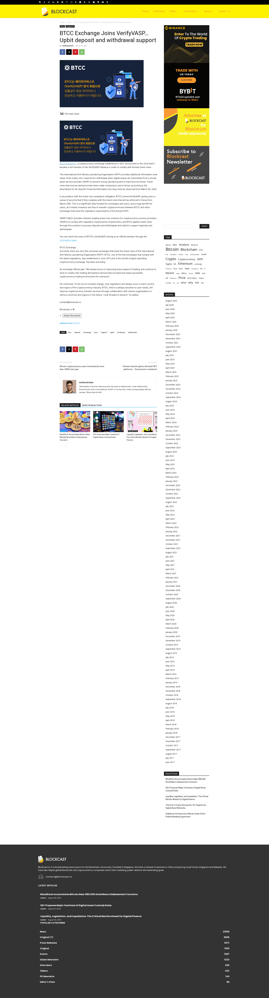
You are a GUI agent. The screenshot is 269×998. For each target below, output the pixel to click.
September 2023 (173, 447)
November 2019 (173, 640)
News (69, 22)
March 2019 (171, 674)
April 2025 (170, 368)
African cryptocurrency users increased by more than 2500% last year (82, 368)
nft (167, 278)
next (203, 273)
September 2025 (173, 347)
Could (203, 254)
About (168, 245)
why (190, 282)
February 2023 (172, 477)
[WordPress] (98, 2)
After (175, 244)
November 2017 (173, 741)
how (187, 268)
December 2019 (173, 636)
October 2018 (172, 695)
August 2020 (171, 602)
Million (184, 273)
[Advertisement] (186, 201)
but (167, 254)
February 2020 (172, 628)
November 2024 (173, 388)
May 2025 (170, 363)
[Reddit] (71, 2)
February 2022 (172, 527)
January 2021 (171, 581)
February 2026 (172, 326)
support (104, 332)
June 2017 (170, 762)
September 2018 (173, 699)
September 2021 (173, 548)
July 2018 (170, 707)
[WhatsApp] (82, 52)
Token (201, 278)
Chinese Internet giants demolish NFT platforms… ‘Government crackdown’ (140, 368)
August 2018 (171, 703)
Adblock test (66, 323)
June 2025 (170, 359)
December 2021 (173, 535)
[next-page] (66, 445)
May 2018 (170, 716)
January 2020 (171, 632)
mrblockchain (68, 46)
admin (43, 898)
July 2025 (170, 355)
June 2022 (170, 510)
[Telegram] (80, 2)
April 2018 (170, 720)
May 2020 (170, 615)
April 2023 (170, 468)
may (177, 273)
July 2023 (170, 456)
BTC (201, 249)
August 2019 (171, 653)
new (197, 273)
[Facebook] (44, 2)
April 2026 (170, 317)
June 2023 (170, 460)
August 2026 (171, 300)
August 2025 (171, 351)
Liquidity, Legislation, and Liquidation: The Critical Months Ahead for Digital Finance (142, 437)
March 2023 (171, 472)
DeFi (200, 259)
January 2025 (171, 380)
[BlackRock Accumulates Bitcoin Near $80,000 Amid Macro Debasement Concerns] (75, 421)
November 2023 (173, 439)
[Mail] (57, 2)
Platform (173, 278)
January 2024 (171, 430)
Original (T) (70, 26)
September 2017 (173, 749)
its (201, 268)
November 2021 (173, 540)
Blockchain (189, 249)
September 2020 (173, 598)
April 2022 (170, 519)
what (183, 282)
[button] (225, 11)
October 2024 (172, 393)
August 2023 (171, 451)
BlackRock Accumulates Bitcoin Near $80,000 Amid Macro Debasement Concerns (75, 437)
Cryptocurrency (186, 259)
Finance (168, 269)
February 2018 (172, 728)
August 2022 (171, 502)
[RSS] (75, 2)
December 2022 (173, 485)
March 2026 (171, 321)
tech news (192, 278)
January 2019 (171, 682)
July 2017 (170, 758)
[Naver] (62, 2)
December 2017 (173, 737)
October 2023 (172, 443)
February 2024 (172, 426)
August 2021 (171, 552)
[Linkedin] (53, 2)
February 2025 (172, 376)
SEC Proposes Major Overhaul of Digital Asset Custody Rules (186, 789)
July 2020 (170, 607)
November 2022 (173, 489)
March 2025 (171, 372)
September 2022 (173, 498)
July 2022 (170, 506)
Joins (96, 332)
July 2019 (170, 657)
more (191, 273)
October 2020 (172, 594)
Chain (180, 254)
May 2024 (170, 414)
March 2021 (171, 573)
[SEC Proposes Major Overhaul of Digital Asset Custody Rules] (108, 421)
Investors (194, 269)
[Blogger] (39, 2)
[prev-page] (61, 445)
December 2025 (173, 334)
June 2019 (170, 661)
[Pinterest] (66, 2)
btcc (69, 332)
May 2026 (170, 313)
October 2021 (172, 544)
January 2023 (171, 481)
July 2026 (170, 305)
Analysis (184, 244)
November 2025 (173, 338)
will (197, 282)
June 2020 (170, 611)
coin (186, 254)
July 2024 (170, 405)
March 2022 (171, 523)
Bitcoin (172, 249)
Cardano (173, 254)
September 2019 (173, 649)
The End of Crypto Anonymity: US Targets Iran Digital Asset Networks (186, 806)
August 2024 (171, 401)
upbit (112, 332)
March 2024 (171, 422)
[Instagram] (48, 2)
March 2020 (171, 623)
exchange (87, 332)
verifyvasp (121, 332)
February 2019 (172, 678)
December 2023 (173, 435)
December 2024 (173, 384)
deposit (77, 332)
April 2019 (170, 670)
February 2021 (172, 577)
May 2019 (170, 665)
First (175, 269)
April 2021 (170, 569)
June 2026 (170, 309)
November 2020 (173, 590)
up (174, 283)
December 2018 (173, 686)
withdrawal (132, 332)
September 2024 (173, 397)
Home (62, 22)
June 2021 (170, 560)
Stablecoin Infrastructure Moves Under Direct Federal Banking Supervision (185, 815)
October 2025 (172, 342)
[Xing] (107, 2)
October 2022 (172, 493)
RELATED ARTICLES (70, 405)
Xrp (202, 282)
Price (181, 277)
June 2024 (170, 409)
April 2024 (170, 418)
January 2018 (171, 732)
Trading (168, 283)
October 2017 (172, 745)
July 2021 (170, 556)
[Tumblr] (84, 2)
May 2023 (170, 464)
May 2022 (170, 514)
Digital (169, 263)
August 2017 (171, 753)
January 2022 (171, 531)
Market (170, 273)
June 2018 (170, 711)
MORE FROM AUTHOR (92, 405)
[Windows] (93, 2)
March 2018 (171, 724)
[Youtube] (102, 2)
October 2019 (172, 644)
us (178, 283)
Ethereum (185, 263)
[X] (89, 2)
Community (194, 254)
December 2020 (173, 586)
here (181, 268)
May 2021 (170, 565)
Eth (175, 264)
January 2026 (171, 330)
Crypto (171, 258)
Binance (194, 245)
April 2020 (170, 619)
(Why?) (76, 323)
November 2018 (173, 691)
